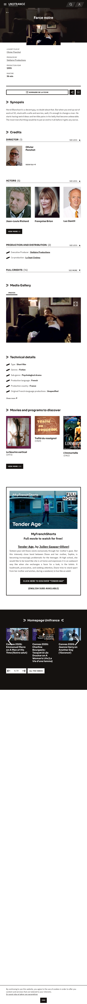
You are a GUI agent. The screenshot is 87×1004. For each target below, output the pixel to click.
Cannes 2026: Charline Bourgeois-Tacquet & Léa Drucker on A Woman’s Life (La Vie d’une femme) (16, 653)
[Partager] (72, 92)
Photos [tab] (11, 293)
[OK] (43, 1000)
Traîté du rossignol (46, 438)
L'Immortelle (70, 453)
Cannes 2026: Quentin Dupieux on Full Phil (69, 647)
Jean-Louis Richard (17, 221)
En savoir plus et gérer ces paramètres (22, 994)
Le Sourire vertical (16, 452)
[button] (75, 304)
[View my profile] (79, 4)
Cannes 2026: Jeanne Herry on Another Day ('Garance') (41, 648)
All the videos (36, 671)
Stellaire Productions (16, 60)
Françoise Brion (44, 221)
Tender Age (26, 547)
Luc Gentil (69, 221)
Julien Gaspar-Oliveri (54, 547)
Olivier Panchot (14, 52)
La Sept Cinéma (32, 257)
